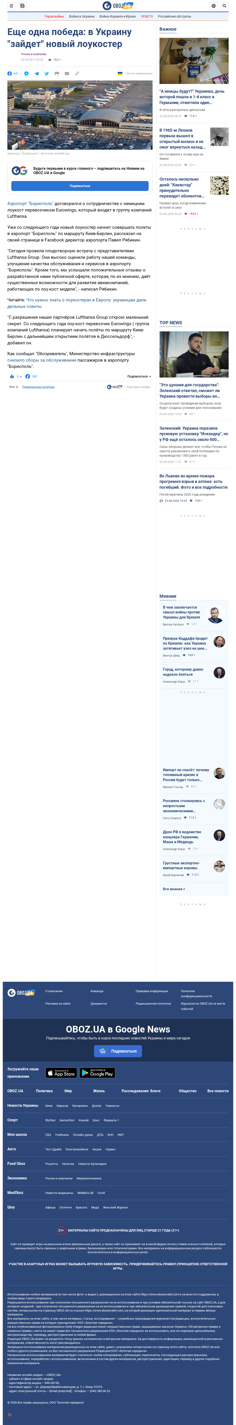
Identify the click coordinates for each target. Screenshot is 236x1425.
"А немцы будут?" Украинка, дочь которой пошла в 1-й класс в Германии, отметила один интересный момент (191, 97)
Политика (44, 1091)
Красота (81, 1207)
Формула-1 (111, 1120)
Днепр (96, 1105)
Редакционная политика (38, 387)
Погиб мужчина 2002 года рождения (187, 494)
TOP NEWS (170, 322)
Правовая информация (152, 991)
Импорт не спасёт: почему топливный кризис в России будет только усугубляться (186, 775)
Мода (95, 1207)
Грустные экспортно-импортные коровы (181, 865)
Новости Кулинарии (92, 1164)
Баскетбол (67, 1120)
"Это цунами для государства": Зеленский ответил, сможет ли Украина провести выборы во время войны (189, 390)
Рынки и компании (33, 54)
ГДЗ (48, 1134)
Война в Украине (81, 16)
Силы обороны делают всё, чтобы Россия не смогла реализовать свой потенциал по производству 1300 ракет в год (193, 451)
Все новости (218, 1091)
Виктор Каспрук (173, 624)
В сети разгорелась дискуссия (182, 110)
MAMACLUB (85, 1193)
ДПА (100, 1134)
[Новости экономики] (115, 388)
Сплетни (65, 1207)
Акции (96, 1149)
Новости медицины (59, 1193)
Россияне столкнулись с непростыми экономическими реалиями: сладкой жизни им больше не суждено (186, 806)
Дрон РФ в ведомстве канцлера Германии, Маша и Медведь (182, 837)
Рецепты (51, 1164)
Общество (188, 1091)
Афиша (50, 1207)
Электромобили (76, 1149)
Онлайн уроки (83, 1134)
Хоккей (84, 1120)
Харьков (62, 1105)
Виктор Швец (171, 655)
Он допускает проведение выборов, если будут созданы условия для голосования (190, 406)
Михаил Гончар (173, 787)
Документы (99, 1003)
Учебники (62, 1134)
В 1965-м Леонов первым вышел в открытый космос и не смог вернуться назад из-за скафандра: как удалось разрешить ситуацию (181, 139)
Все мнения (172, 889)
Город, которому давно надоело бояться (183, 672)
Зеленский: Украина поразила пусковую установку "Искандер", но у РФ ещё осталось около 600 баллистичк (193, 434)
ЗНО (110, 1134)
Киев (48, 1105)
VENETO (147, 16)
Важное (168, 29)
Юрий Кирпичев (173, 875)
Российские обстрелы (174, 16)
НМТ (121, 1134)
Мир (68, 1091)
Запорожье (80, 1105)
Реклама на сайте (58, 1003)
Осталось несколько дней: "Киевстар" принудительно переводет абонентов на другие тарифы (180, 188)
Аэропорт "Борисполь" (30, 203)
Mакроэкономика (89, 1178)
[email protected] (60, 1391)
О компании (54, 991)
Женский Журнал (115, 1207)
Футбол (50, 1120)
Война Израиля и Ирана (118, 16)
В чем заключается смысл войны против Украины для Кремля (181, 612)
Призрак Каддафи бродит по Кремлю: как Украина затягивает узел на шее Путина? (185, 643)
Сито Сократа (172, 818)
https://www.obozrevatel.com (160, 1294)
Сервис (111, 1149)
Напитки (68, 1164)
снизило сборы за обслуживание (41, 360)
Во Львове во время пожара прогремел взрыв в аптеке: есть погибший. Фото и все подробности (193, 481)
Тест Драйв (53, 1149)
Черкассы (112, 1105)
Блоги (155, 1091)
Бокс (96, 1120)
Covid (101, 1193)
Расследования (135, 1091)
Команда (97, 991)
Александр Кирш (174, 681)
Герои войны (54, 16)
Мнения (167, 596)
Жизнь (99, 1091)
